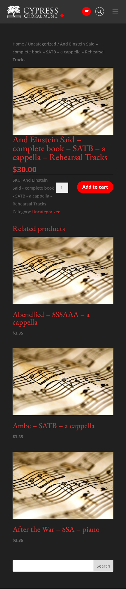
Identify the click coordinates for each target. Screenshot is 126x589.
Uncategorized (42, 44)
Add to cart (95, 187)
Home (18, 44)
